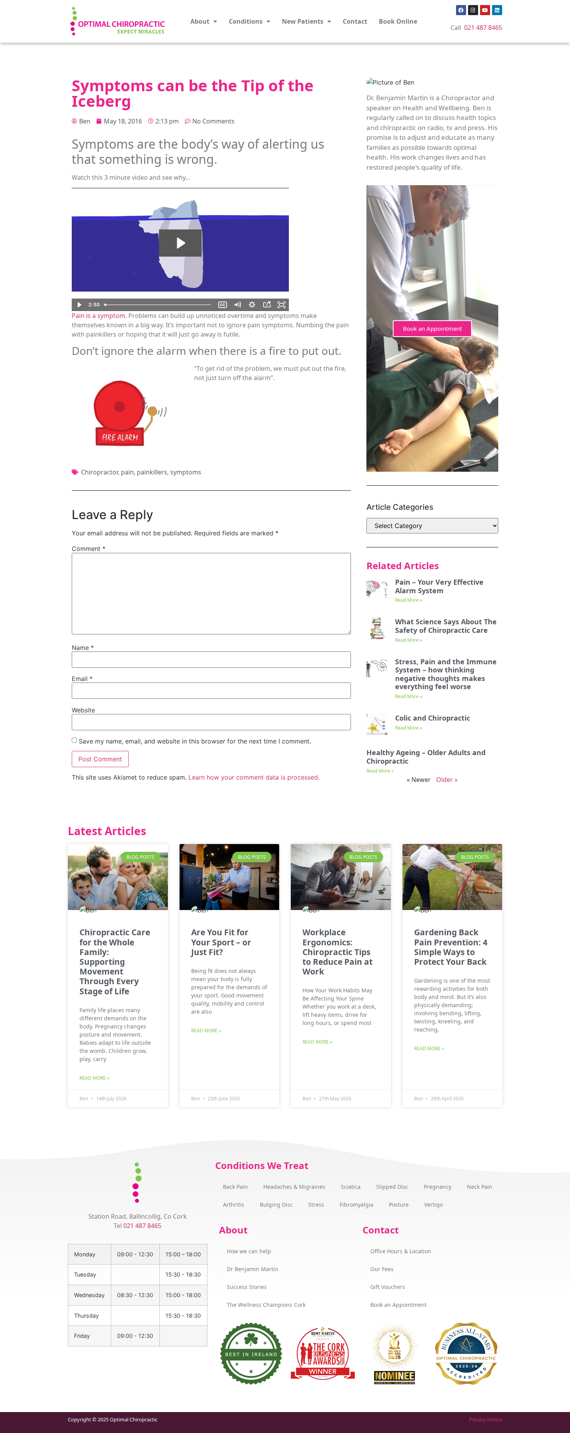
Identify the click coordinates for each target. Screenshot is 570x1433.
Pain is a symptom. (99, 315)
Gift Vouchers (387, 1287)
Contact (355, 21)
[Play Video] (79, 305)
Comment (88, 548)
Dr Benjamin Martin (252, 1269)
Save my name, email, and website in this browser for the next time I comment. (195, 741)
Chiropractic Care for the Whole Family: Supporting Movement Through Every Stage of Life (114, 961)
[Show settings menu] (252, 305)
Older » (447, 779)
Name (83, 647)
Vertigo (433, 1204)
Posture (399, 1204)
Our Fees (382, 1269)
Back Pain (235, 1186)
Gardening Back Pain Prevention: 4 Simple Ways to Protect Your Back (450, 947)
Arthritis (233, 1204)
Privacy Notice (485, 1419)
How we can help (249, 1251)
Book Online (398, 21)
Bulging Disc (276, 1204)
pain (127, 472)
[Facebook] (461, 10)
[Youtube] (485, 10)
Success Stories (247, 1287)
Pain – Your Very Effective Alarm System (439, 586)
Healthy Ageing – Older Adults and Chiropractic (425, 757)
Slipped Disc (392, 1186)
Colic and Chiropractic (432, 718)
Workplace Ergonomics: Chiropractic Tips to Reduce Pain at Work (337, 952)
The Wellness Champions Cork (266, 1304)
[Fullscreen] (281, 305)
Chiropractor (99, 472)
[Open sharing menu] (266, 305)
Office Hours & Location (400, 1251)
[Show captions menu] (222, 305)
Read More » (408, 600)
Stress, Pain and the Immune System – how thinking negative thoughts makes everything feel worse (446, 674)
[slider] (158, 305)
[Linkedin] (497, 10)
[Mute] (237, 305)
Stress (316, 1204)
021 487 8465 (483, 27)
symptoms (185, 472)
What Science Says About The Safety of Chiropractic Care (446, 626)
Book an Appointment (432, 328)
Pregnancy (437, 1186)
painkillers (152, 472)
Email (82, 679)
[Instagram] (473, 10)
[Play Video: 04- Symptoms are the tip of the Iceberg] (180, 243)
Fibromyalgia (356, 1204)
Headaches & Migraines (294, 1186)
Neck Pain (479, 1186)
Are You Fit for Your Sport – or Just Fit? (221, 942)
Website (83, 710)
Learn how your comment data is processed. (254, 777)
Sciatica (351, 1186)
